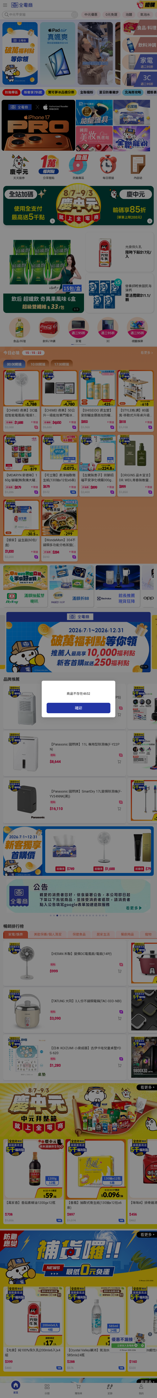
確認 (78, 708)
